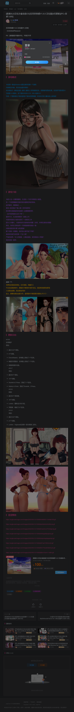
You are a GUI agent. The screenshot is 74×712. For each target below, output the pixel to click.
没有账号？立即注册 (30, 48)
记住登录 (28, 57)
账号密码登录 (46, 57)
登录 (37, 62)
